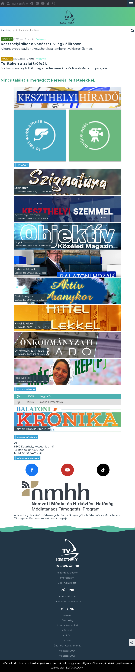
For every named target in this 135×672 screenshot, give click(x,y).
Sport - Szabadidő (67, 625)
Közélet (7, 39)
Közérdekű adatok (67, 572)
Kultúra (7, 58)
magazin (22, 164)
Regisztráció (20, 4)
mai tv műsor (26, 389)
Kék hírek (67, 630)
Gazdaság (67, 620)
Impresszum (67, 577)
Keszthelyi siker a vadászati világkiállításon (41, 44)
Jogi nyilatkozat (67, 582)
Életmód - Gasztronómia (67, 645)
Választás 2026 (67, 655)
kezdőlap (6, 30)
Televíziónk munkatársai (67, 601)
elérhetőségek (27, 437)
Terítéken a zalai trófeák (24, 63)
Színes (67, 640)
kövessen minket (28, 458)
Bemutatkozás (67, 596)
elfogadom (74, 667)
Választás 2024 (67, 650)
